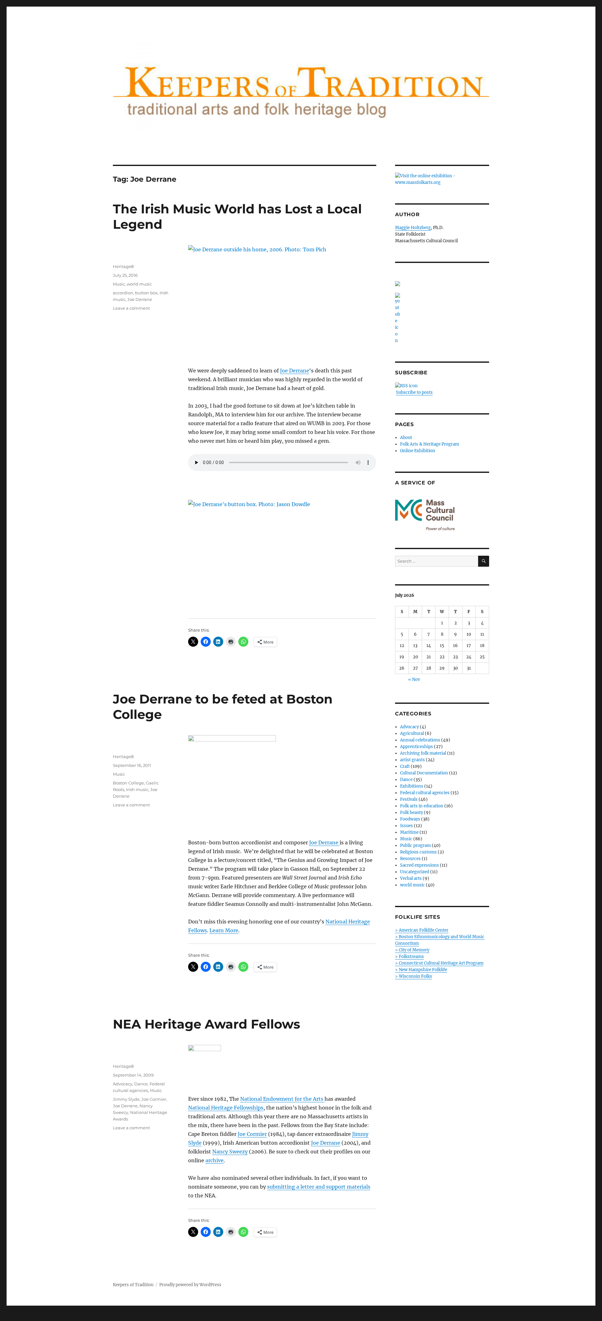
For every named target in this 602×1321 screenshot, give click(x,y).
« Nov (414, 679)
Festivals (409, 799)
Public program (415, 845)
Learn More (223, 930)
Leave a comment (131, 308)
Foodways (410, 819)
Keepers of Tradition (133, 1284)
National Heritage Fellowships (225, 1107)
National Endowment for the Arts (282, 1099)
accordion (123, 292)
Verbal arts (411, 878)
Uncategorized (414, 871)
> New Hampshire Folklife (421, 969)
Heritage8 (123, 266)
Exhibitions (411, 786)
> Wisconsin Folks (413, 976)
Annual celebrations (420, 740)
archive (214, 1160)
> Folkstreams (409, 956)
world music (139, 283)
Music (119, 283)
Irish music (137, 789)
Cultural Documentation (424, 773)
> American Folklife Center (421, 930)
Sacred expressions (419, 865)
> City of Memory (412, 950)
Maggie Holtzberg (413, 227)
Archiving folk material (423, 753)
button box (146, 292)
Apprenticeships (416, 746)
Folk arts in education (421, 806)
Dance (141, 1083)
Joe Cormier (252, 1134)
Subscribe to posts (414, 392)
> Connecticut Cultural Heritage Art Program (439, 963)
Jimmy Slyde (126, 1099)
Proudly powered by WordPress (190, 1284)
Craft (405, 766)
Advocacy (122, 1083)
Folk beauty (411, 812)
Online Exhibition (417, 450)
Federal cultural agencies (425, 792)
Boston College (128, 782)
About (406, 437)
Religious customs (418, 852)
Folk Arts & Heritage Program (429, 444)
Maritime (409, 832)
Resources (410, 858)
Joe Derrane (294, 370)
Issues (406, 825)
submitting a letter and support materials (318, 1187)
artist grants (412, 759)
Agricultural (412, 733)
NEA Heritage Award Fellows (206, 1024)
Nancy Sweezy (230, 1151)
